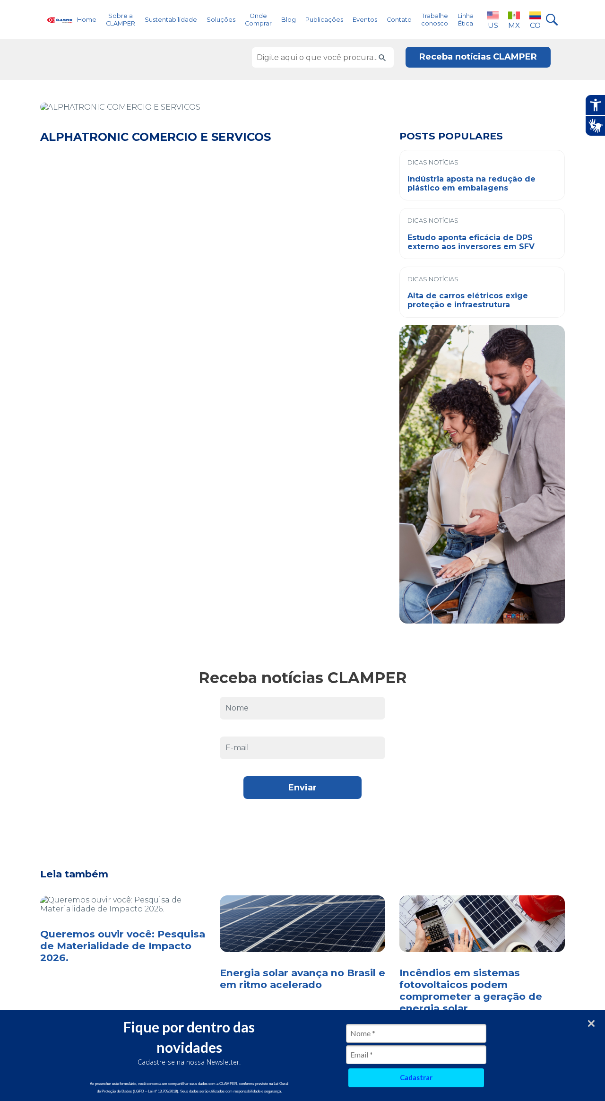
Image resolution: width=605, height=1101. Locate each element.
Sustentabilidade (171, 19)
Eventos (365, 19)
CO (535, 25)
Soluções (221, 19)
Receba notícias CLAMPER (478, 57)
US (493, 25)
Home (86, 19)
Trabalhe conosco (434, 19)
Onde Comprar (258, 19)
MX (514, 25)
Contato (399, 19)
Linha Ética (466, 19)
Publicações (324, 19)
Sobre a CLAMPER (120, 19)
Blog (288, 19)
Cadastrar (416, 1077)
